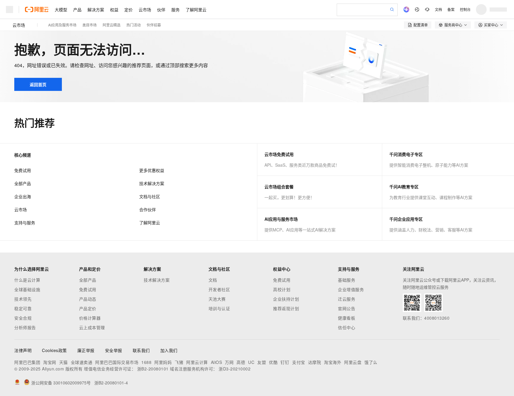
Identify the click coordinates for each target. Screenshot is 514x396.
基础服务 (346, 280)
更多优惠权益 (151, 170)
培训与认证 (219, 308)
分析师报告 (25, 327)
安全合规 (23, 318)
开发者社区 (219, 289)
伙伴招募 (154, 24)
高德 (240, 362)
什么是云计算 (27, 280)
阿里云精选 (111, 24)
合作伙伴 (147, 209)
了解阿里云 (196, 9)
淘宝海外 (332, 362)
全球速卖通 (82, 362)
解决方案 (95, 9)
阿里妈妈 (163, 362)
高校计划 (281, 289)
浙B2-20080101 (153, 369)
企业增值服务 (351, 289)
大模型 (61, 9)
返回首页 (38, 84)
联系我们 (141, 350)
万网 (229, 362)
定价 (128, 9)
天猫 (63, 362)
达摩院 (314, 362)
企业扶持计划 (286, 299)
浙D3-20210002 (234, 369)
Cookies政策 (54, 350)
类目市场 (89, 24)
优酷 (273, 362)
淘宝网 (49, 362)
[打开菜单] (9, 9)
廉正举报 (86, 350)
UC (251, 362)
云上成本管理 (92, 327)
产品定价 (87, 308)
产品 (77, 9)
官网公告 (346, 308)
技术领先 (23, 299)
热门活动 (133, 24)
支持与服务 (24, 222)
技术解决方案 (151, 183)
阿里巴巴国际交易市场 (116, 362)
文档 (438, 9)
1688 (146, 362)
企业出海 (22, 196)
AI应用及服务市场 (62, 24)
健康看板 (346, 318)
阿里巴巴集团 (27, 362)
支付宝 (298, 362)
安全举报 (113, 350)
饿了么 (370, 362)
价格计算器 (90, 318)
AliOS (216, 362)
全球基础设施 (27, 289)
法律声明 (23, 350)
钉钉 (284, 362)
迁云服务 (346, 299)
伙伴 (161, 9)
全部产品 (22, 183)
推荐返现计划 (286, 308)
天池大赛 (217, 299)
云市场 (145, 9)
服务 (175, 9)
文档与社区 (149, 196)
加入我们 (169, 350)
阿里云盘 (352, 362)
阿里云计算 (197, 362)
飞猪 (179, 362)
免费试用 (22, 170)
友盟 (261, 362)
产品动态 (87, 299)
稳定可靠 (23, 308)
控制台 (465, 9)
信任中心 (346, 327)
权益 (114, 9)
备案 (451, 9)
